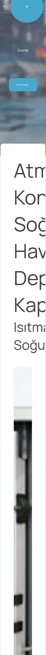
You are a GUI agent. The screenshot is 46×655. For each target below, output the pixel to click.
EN (4, 6)
